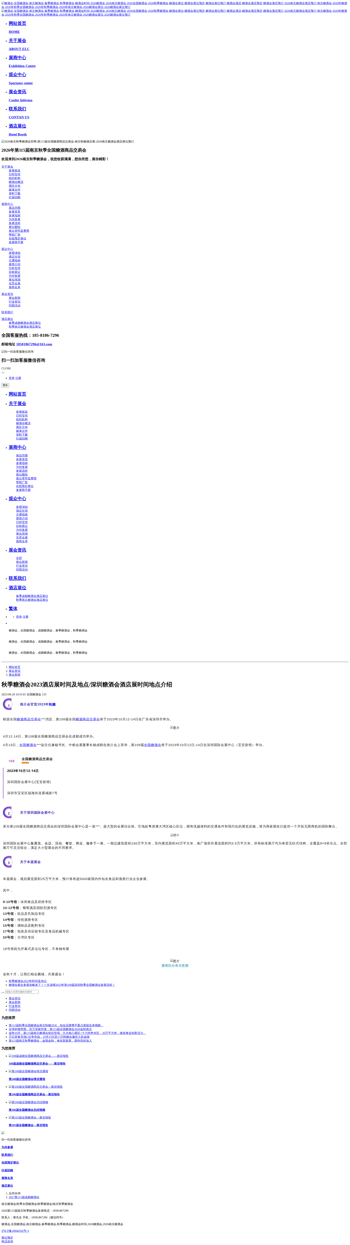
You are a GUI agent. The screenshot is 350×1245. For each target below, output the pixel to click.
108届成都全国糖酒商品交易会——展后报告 (37, 1063)
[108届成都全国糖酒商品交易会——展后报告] (39, 1055)
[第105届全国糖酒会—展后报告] (30, 1117)
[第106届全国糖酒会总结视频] (28, 1102)
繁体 (5, 385)
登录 (12, 378)
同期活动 (14, 1009)
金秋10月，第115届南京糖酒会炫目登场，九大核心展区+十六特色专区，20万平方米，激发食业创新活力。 (77, 1033)
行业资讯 (14, 1006)
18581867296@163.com (34, 344)
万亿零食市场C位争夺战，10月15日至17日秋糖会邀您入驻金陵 (49, 1036)
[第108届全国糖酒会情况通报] (28, 1071)
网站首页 (17, 394)
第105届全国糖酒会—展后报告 (28, 1125)
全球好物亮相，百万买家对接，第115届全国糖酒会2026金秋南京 (50, 1029)
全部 (19, 558)
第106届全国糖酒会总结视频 (27, 1109)
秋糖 (52, 704)
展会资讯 (14, 670)
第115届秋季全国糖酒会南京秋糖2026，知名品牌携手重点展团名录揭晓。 (56, 1025)
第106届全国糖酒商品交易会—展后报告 (34, 1094)
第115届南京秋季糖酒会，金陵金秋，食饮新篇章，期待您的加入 (50, 1040)
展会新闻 (14, 674)
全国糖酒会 (28, 745)
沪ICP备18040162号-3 (15, 1230)
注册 (18, 378)
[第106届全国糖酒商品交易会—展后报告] (36, 1086)
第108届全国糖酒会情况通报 (27, 1079)
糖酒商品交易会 (29, 719)
